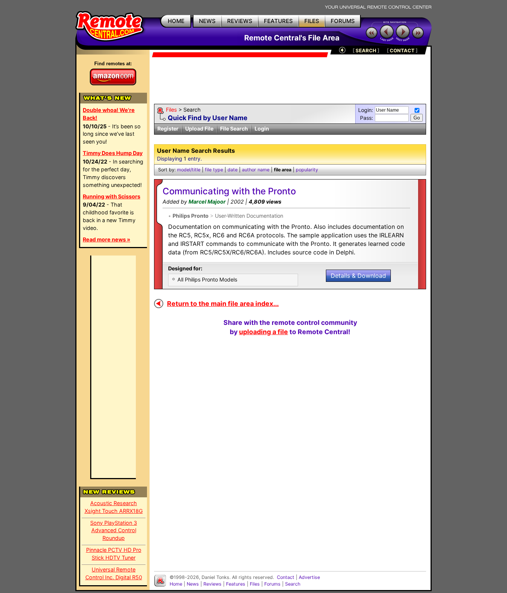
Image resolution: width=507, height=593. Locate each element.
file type (214, 169)
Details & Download (358, 275)
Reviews (212, 584)
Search (292, 584)
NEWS (207, 20)
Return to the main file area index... (223, 303)
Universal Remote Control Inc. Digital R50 (113, 573)
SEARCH (366, 50)
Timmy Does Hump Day (113, 153)
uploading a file (263, 332)
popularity (307, 169)
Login (262, 128)
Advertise (309, 577)
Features (235, 584)
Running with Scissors (111, 196)
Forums (272, 584)
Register (168, 128)
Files (171, 109)
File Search (234, 128)
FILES (311, 20)
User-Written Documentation (249, 216)
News (193, 584)
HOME (176, 20)
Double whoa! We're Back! (109, 114)
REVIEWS (239, 20)
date (233, 169)
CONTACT (402, 50)
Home (176, 584)
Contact (285, 577)
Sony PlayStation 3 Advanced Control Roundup (113, 530)
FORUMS (343, 20)
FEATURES (278, 20)
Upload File (199, 128)
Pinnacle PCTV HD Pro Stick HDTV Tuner (113, 554)
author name (255, 169)
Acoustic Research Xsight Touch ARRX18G (114, 507)
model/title (188, 169)
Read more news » (106, 239)
